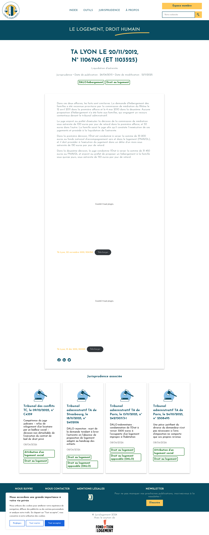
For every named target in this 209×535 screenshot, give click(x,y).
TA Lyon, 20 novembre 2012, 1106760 (75, 252)
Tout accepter (54, 523)
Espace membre (182, 6)
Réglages (17, 523)
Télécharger (103, 252)
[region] (37, 511)
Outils (88, 10)
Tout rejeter (34, 523)
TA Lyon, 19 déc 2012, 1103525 (71, 349)
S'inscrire (154, 502)
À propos (132, 10)
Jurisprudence (109, 10)
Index (73, 10)
